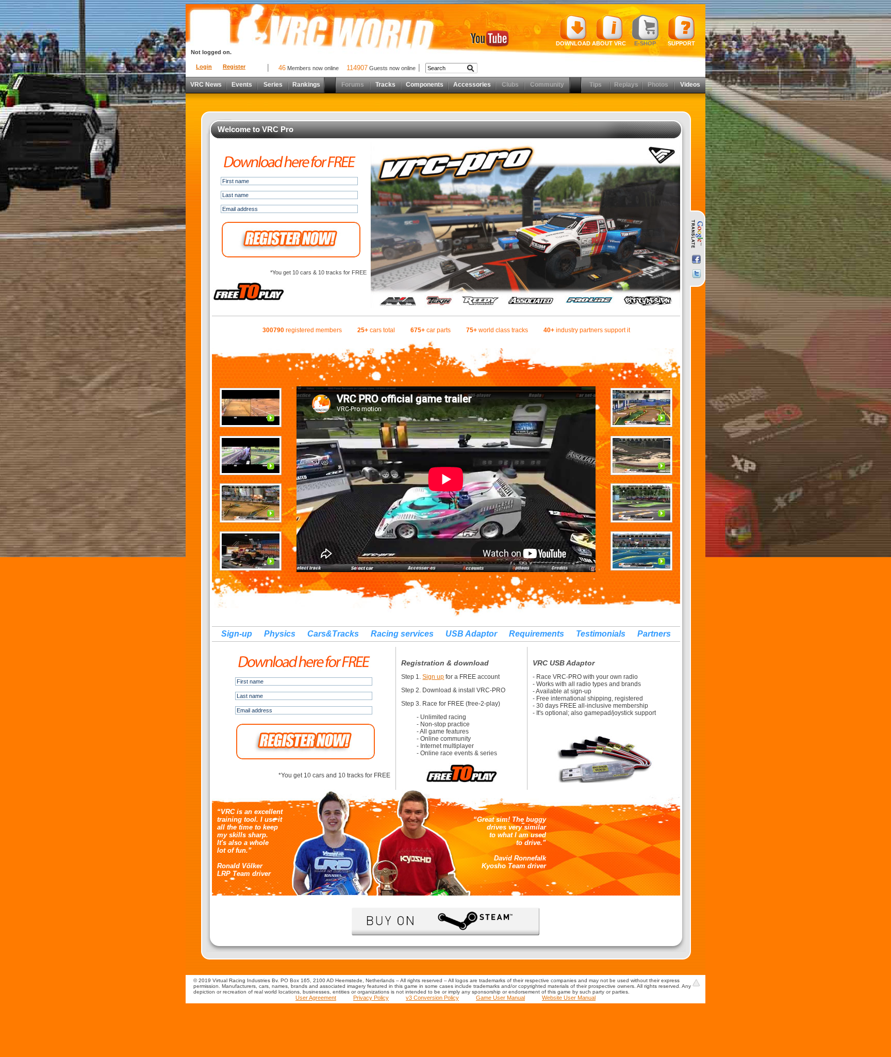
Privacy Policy (371, 998)
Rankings (306, 84)
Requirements (536, 633)
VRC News (206, 84)
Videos (690, 84)
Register (234, 66)
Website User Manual (569, 998)
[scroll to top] (696, 983)
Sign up (433, 676)
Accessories (472, 84)
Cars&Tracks (333, 633)
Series (273, 84)
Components (424, 84)
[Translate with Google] (696, 234)
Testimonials (600, 633)
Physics (279, 633)
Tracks (385, 84)
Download (573, 43)
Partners (654, 633)
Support (681, 43)
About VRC (609, 43)
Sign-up (236, 633)
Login (204, 66)
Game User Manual (500, 998)
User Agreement (315, 998)
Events (242, 84)
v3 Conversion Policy (432, 998)
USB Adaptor (471, 633)
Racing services (402, 633)
